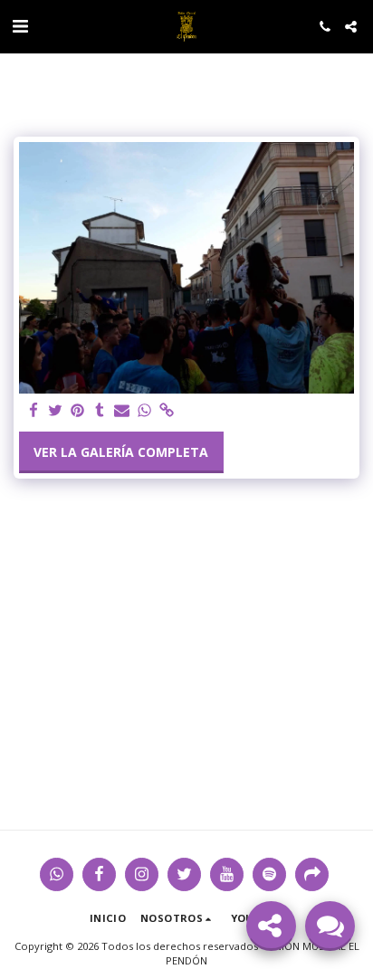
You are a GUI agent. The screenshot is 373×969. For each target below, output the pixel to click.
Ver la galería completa (120, 452)
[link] (166, 411)
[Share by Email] (122, 411)
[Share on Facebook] (33, 411)
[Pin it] (78, 411)
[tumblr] (100, 411)
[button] (20, 25)
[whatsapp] (145, 411)
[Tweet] (56, 411)
